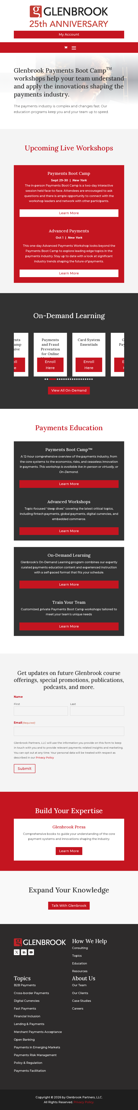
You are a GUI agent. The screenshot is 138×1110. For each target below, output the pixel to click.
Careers (77, 1008)
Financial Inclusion (27, 1016)
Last (73, 704)
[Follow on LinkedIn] (24, 952)
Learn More (69, 213)
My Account (69, 34)
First (17, 704)
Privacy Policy (45, 757)
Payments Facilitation (30, 1070)
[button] (45, 379)
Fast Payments (25, 1008)
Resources (80, 971)
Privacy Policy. (83, 1102)
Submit (24, 768)
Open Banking (24, 1039)
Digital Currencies (27, 1001)
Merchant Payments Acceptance (38, 1032)
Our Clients (80, 993)
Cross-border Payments (31, 993)
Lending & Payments (29, 1024)
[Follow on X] (17, 952)
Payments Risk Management (35, 1055)
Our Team (79, 985)
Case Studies (81, 1001)
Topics (77, 955)
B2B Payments (25, 985)
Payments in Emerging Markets (37, 1047)
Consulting (80, 948)
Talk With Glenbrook (69, 906)
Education (79, 963)
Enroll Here (41, 365)
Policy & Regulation (28, 1063)
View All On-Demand (68, 390)
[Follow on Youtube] (31, 952)
